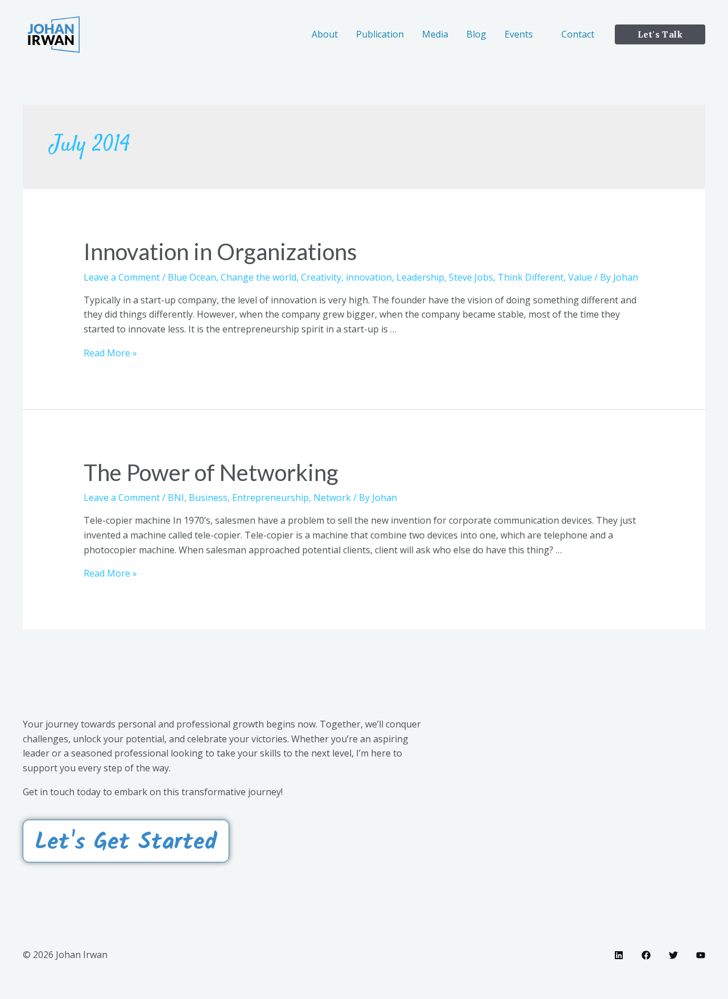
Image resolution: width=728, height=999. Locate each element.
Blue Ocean (192, 277)
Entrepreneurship (270, 497)
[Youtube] (700, 955)
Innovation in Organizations (220, 251)
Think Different (531, 277)
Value (580, 277)
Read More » (110, 353)
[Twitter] (673, 955)
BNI (176, 497)
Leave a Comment (122, 277)
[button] (126, 841)
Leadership (420, 277)
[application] (538, 34)
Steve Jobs (471, 277)
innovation (369, 277)
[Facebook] (646, 955)
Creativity (321, 277)
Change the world (258, 277)
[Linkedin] (618, 955)
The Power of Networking (211, 472)
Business (208, 497)
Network (332, 497)
